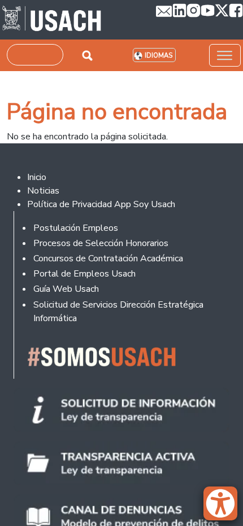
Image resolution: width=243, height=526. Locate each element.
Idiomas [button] (158, 55)
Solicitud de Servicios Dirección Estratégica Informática (118, 312)
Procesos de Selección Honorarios (100, 243)
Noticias (43, 191)
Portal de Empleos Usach (84, 274)
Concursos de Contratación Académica (108, 258)
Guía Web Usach (66, 289)
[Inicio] (51, 20)
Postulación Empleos (75, 228)
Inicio (36, 177)
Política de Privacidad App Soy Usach (101, 204)
